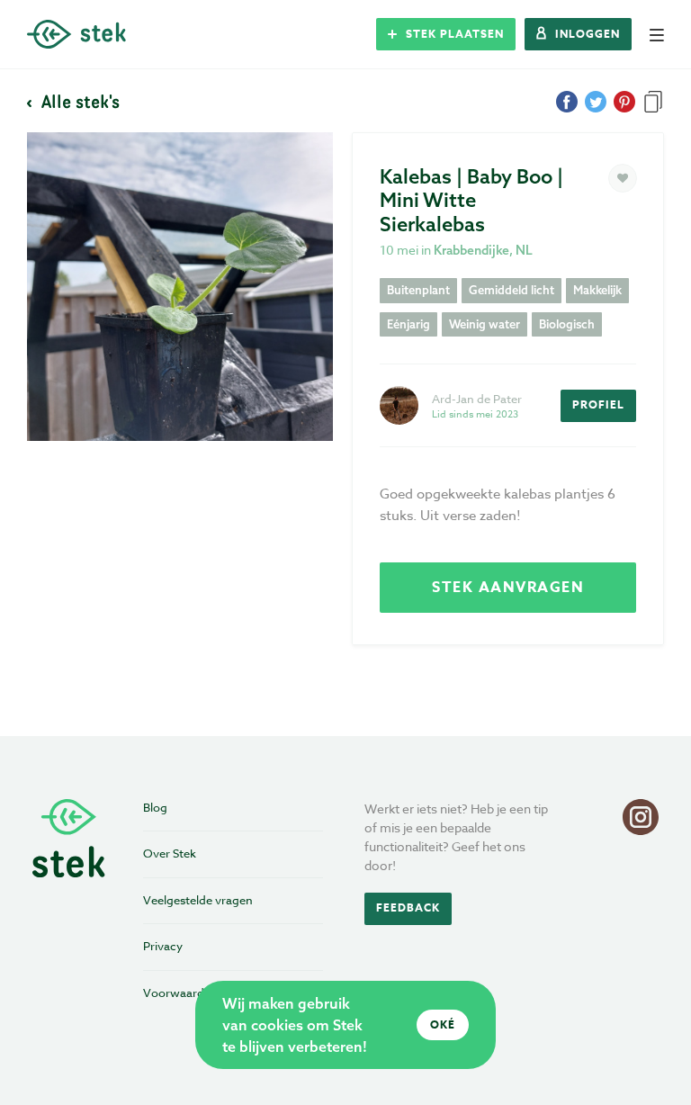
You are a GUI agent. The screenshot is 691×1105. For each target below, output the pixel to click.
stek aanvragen (508, 587)
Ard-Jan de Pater (477, 399)
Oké (442, 1024)
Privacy (163, 946)
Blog (155, 807)
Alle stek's (78, 101)
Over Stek (169, 853)
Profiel (598, 404)
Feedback (408, 907)
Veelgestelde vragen (198, 900)
